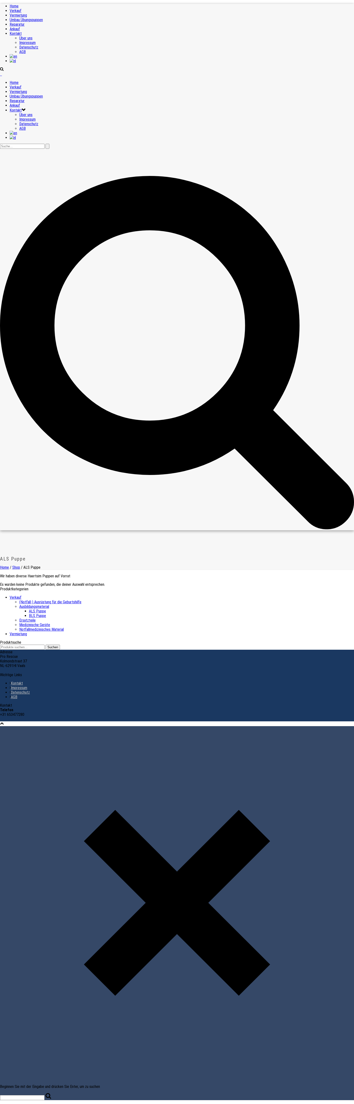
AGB (22, 52)
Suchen (52, 647)
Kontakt (16, 33)
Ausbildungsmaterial (34, 606)
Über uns (26, 38)
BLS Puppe (37, 615)
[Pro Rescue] (1, 74)
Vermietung (18, 15)
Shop (16, 567)
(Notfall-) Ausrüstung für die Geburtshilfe (50, 602)
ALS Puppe (37, 611)
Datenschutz (28, 47)
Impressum (27, 42)
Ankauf (15, 29)
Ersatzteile (27, 620)
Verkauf (15, 10)
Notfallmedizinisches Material (41, 629)
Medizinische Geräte (34, 625)
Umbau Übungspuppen (26, 20)
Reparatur (17, 24)
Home (14, 6)
